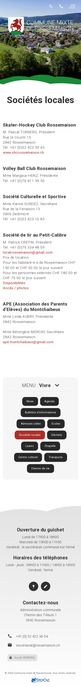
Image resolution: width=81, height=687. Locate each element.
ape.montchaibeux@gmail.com (28, 342)
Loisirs (29, 446)
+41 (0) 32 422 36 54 (32, 636)
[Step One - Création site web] (40, 680)
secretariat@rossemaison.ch (38, 645)
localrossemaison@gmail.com (28, 252)
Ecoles (56, 423)
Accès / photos (16, 288)
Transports (56, 457)
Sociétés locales (30, 435)
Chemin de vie (40, 468)
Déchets (56, 435)
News (30, 401)
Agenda (49, 401)
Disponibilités (14, 283)
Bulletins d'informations (40, 412)
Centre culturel (28, 457)
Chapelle (50, 446)
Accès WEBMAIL (23, 657)
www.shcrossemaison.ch (23, 152)
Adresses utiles (31, 423)
